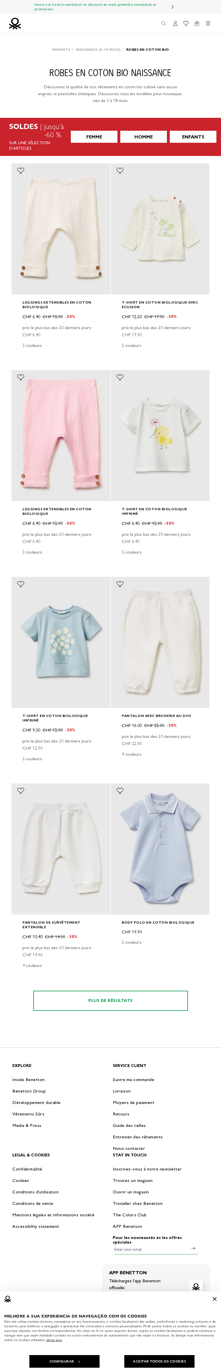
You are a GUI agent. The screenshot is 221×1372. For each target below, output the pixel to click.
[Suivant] (172, 6)
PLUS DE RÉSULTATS (110, 1000)
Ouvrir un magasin (131, 1192)
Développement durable (36, 1102)
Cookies (20, 1180)
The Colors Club (130, 1214)
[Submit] (193, 1248)
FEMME (94, 137)
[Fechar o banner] (215, 1299)
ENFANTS (193, 137)
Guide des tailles (129, 1125)
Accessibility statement (35, 1226)
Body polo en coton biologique (158, 922)
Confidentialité (27, 1169)
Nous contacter (129, 1148)
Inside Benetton (28, 1079)
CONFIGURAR (61, 1361)
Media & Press (26, 1125)
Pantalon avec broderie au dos (156, 716)
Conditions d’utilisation (35, 1192)
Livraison (122, 1091)
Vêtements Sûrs (28, 1114)
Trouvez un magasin (133, 1180)
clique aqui (54, 1340)
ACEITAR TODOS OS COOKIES (159, 1361)
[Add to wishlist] (20, 171)
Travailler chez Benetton (138, 1203)
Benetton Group (29, 1091)
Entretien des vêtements (138, 1137)
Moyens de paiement (133, 1102)
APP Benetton (127, 1226)
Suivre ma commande (133, 1079)
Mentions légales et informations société (53, 1214)
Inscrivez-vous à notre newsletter (147, 1169)
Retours (121, 1114)
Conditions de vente (33, 1203)
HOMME (143, 137)
